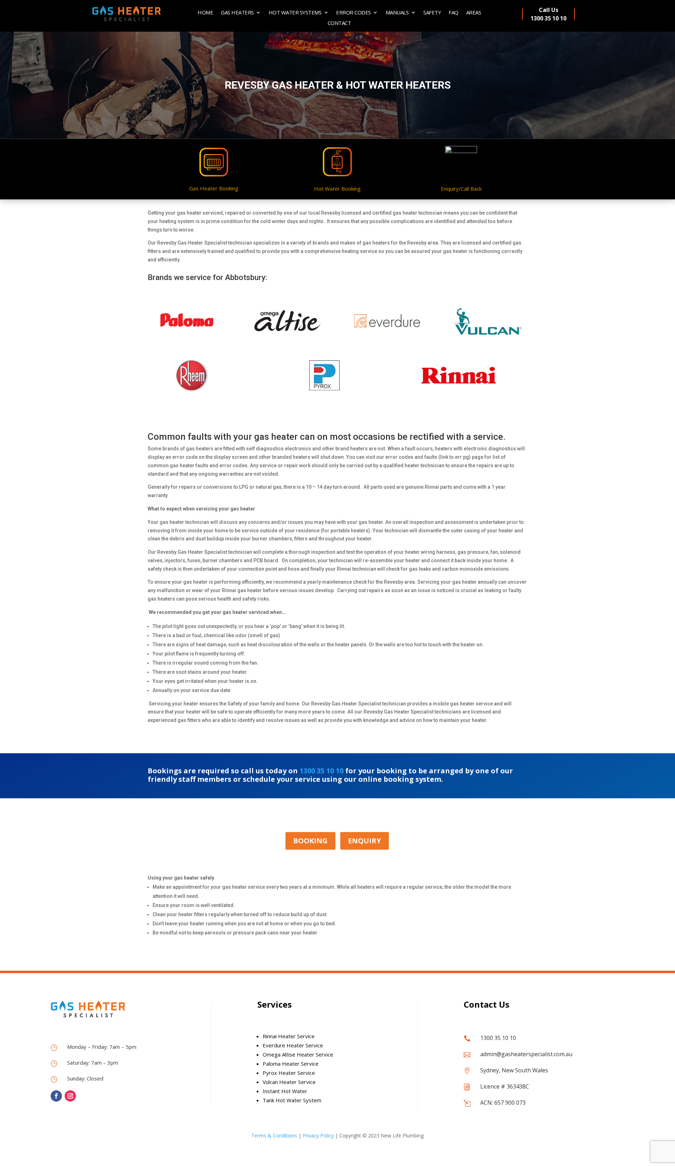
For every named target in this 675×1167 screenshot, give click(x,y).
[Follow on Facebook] (56, 1096)
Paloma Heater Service (291, 1063)
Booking (310, 840)
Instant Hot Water (285, 1091)
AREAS (473, 13)
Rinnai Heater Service (289, 1036)
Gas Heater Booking (213, 188)
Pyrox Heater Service (289, 1072)
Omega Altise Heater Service (298, 1054)
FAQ (453, 13)
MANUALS (397, 13)
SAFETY (432, 13)
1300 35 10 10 (321, 770)
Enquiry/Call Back (461, 188)
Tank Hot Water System (292, 1100)
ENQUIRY (364, 840)
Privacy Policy (318, 1135)
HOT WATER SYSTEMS (295, 13)
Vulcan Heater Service (289, 1081)
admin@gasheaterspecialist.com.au (526, 1054)
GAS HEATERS (237, 13)
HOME (205, 13)
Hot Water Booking (337, 188)
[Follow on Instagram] (70, 1096)
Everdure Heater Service (293, 1045)
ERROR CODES (353, 13)
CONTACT (339, 23)
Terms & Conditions (274, 1135)
